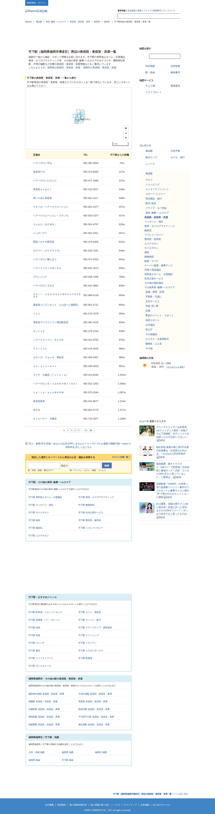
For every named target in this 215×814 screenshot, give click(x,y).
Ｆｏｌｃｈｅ (40, 348)
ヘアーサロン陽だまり (45, 259)
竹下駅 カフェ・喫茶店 (89, 612)
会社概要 (49, 805)
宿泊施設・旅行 (153, 198)
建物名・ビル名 (153, 343)
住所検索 (175, 66)
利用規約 (61, 805)
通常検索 (122, 10)
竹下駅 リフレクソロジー (90, 528)
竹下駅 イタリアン (87, 643)
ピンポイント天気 (175, 367)
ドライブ (147, 10)
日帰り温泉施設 (152, 269)
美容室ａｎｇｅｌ (42, 189)
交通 (147, 310)
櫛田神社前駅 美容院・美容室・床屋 (46, 694)
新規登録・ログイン (37, 3)
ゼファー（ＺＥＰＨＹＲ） (47, 250)
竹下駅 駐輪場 (85, 658)
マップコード (169, 10)
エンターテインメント (157, 189)
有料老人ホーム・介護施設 (158, 274)
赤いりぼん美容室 (42, 198)
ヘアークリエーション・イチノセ (50, 215)
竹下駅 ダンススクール (40, 666)
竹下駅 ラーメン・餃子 (89, 620)
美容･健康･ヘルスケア (157, 212)
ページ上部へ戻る (150, 794)
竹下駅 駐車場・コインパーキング (45, 612)
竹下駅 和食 (34, 635)
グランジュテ (40, 276)
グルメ (149, 179)
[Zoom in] (125, 128)
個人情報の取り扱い (100, 805)
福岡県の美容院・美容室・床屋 (63, 67)
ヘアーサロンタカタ (43, 285)
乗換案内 (175, 85)
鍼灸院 (148, 230)
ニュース (150, 163)
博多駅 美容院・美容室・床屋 (93, 701)
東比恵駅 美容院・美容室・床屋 (94, 724)
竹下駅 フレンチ (37, 643)
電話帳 (149, 151)
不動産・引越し (153, 296)
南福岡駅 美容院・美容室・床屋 (44, 716)
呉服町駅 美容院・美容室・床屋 (44, 709)
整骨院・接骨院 (152, 239)
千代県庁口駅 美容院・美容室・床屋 (96, 716)
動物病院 (149, 256)
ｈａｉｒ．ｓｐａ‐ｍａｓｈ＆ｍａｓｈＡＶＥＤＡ (57, 295)
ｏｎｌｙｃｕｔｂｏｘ (45, 366)
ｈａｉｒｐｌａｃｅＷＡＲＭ (48, 392)
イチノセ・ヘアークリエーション (50, 206)
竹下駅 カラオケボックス (90, 650)
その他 (149, 348)
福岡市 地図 (101, 752)
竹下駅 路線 (67, 760)
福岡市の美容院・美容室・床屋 (99, 67)
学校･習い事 (151, 306)
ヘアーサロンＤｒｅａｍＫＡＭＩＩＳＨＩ (55, 383)
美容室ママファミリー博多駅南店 (50, 322)
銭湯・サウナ (151, 261)
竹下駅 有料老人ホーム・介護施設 (45, 497)
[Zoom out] (125, 133)
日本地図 (150, 66)
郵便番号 (157, 10)
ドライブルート (153, 92)
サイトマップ (184, 3)
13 (86, 430)
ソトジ (36, 313)
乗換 (139, 10)
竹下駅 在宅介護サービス (90, 512)
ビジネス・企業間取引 (157, 339)
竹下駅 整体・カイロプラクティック (96, 497)
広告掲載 (144, 805)
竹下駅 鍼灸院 (35, 528)
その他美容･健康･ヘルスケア (159, 287)
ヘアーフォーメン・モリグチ (48, 339)
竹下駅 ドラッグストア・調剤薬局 (95, 627)
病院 (146, 252)
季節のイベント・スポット (159, 315)
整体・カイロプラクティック (159, 226)
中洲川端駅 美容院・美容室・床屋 (95, 694)
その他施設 (151, 334)
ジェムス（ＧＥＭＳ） (45, 224)
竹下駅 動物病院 (86, 505)
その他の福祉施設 (153, 283)
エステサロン (151, 243)
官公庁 (149, 329)
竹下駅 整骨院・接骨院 (89, 520)
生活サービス (152, 301)
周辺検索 (131, 10)
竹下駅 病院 (34, 520)
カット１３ (39, 331)
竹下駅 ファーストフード (41, 658)
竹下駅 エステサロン (39, 535)
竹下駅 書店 (34, 650)
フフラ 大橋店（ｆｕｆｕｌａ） (50, 374)
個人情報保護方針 (78, 805)
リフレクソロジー (153, 234)
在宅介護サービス (153, 278)
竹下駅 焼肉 (34, 627)
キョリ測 (150, 85)
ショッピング (152, 184)
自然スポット (152, 320)
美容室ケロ (39, 171)
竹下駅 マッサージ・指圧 (41, 505)
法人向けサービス (161, 805)
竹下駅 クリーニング (88, 635)
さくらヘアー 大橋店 (45, 418)
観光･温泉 (150, 203)
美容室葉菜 (39, 401)
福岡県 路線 (34, 760)
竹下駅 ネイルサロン (39, 512)
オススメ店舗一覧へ (121, 457)
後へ (92, 430)
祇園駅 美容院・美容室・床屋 (43, 701)
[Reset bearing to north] (125, 138)
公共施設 (150, 324)
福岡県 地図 (67, 752)
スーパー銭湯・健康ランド (158, 265)
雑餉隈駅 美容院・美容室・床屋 (44, 724)
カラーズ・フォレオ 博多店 (48, 357)
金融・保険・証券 (154, 291)
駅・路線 (150, 72)
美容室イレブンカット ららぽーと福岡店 (55, 304)
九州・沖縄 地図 (37, 752)
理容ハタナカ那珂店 (43, 241)
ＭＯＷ (36, 410)
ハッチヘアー (40, 233)
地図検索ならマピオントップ (157, 3)
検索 (184, 16)
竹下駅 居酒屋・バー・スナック (44, 620)
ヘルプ (174, 3)
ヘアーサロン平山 (42, 163)
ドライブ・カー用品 (156, 208)
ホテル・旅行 (178, 157)
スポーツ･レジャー (155, 193)
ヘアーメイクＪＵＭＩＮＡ (47, 268)
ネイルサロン (151, 248)
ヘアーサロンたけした (45, 180)
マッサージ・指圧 (153, 221)
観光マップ (151, 157)
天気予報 (175, 151)
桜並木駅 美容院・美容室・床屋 (94, 709)
